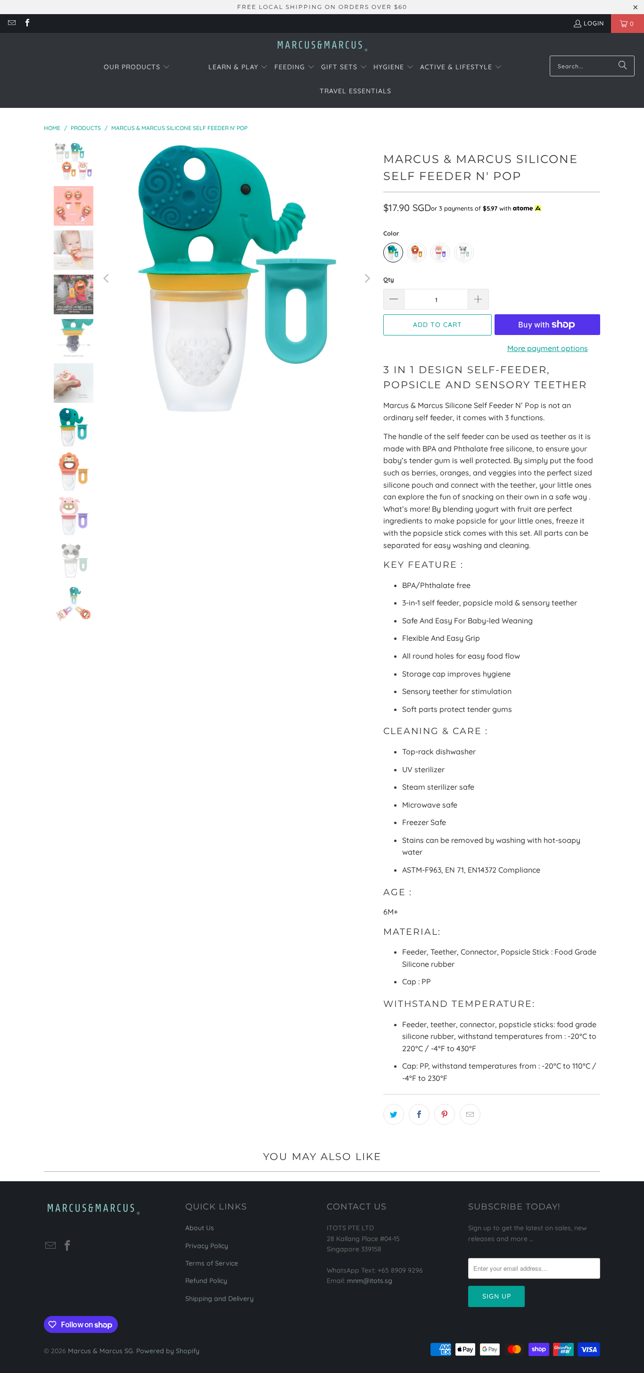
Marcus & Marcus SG (100, 1351)
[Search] (623, 66)
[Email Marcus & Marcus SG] (11, 23)
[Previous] (107, 279)
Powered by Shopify (167, 1351)
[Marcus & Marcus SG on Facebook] (26, 23)
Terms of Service (211, 1263)
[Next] (366, 279)
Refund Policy (206, 1280)
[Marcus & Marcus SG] (322, 47)
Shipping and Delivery (219, 1298)
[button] (137, 68)
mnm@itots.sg (369, 1280)
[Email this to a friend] (470, 1114)
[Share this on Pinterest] (444, 1114)
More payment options (547, 348)
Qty (388, 279)
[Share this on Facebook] (419, 1114)
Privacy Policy (206, 1246)
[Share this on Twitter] (393, 1114)
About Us (199, 1228)
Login (594, 23)
